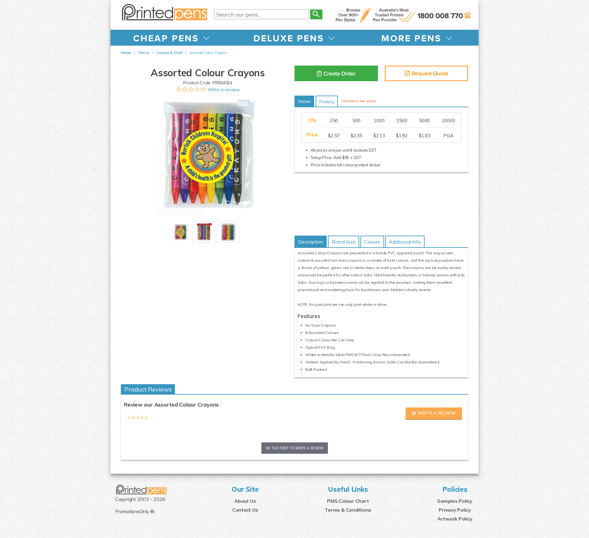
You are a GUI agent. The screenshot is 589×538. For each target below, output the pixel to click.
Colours (372, 242)
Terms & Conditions (348, 510)
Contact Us (245, 510)
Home (126, 53)
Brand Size (344, 242)
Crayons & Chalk (169, 53)
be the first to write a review (294, 448)
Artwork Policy (454, 519)
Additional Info (405, 242)
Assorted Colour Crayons (208, 53)
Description (310, 242)
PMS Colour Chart (348, 501)
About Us (245, 501)
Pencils (143, 53)
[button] (434, 413)
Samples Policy (454, 501)
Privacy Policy (455, 510)
